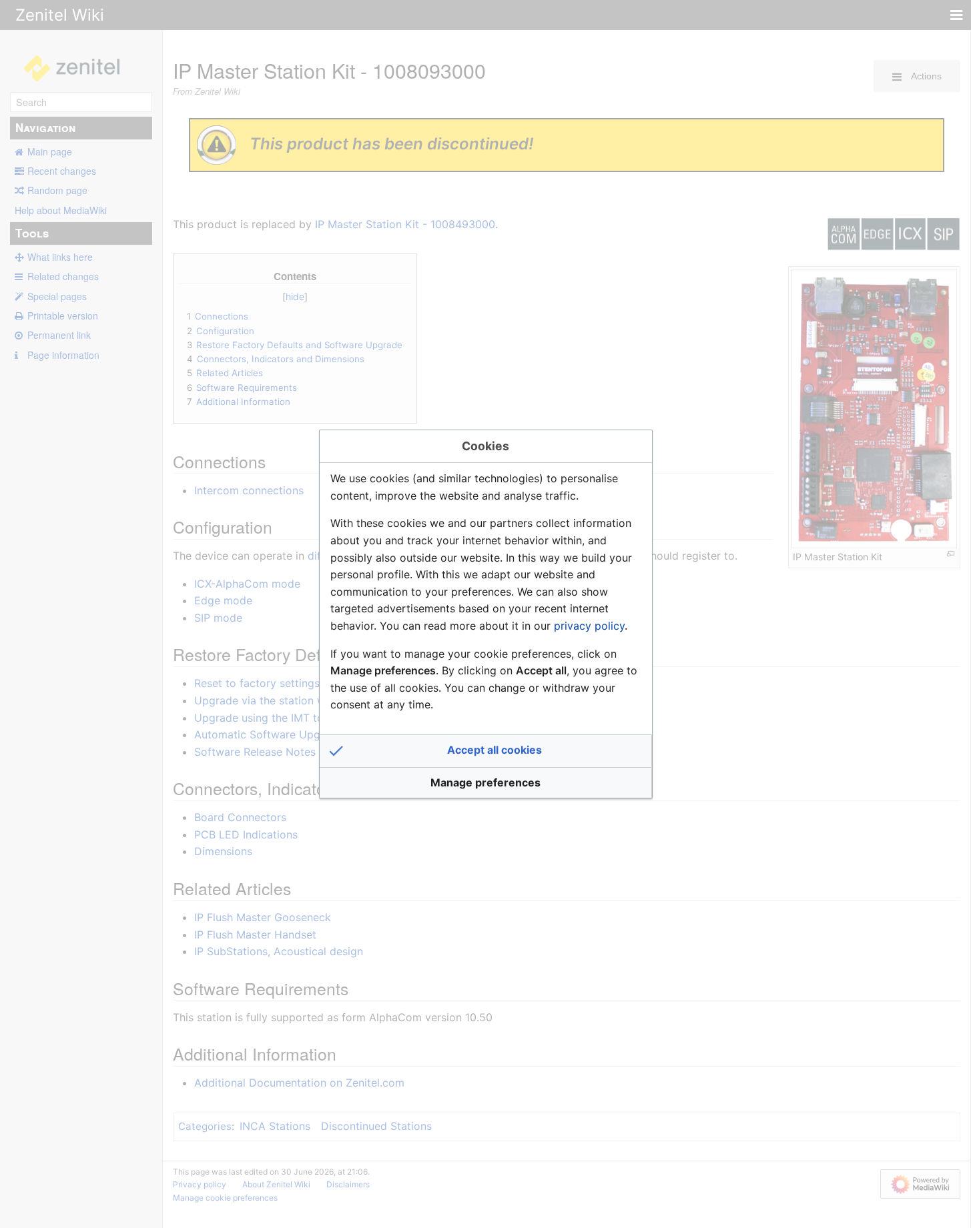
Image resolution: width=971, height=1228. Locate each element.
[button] (486, 751)
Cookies (485, 446)
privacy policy (589, 625)
